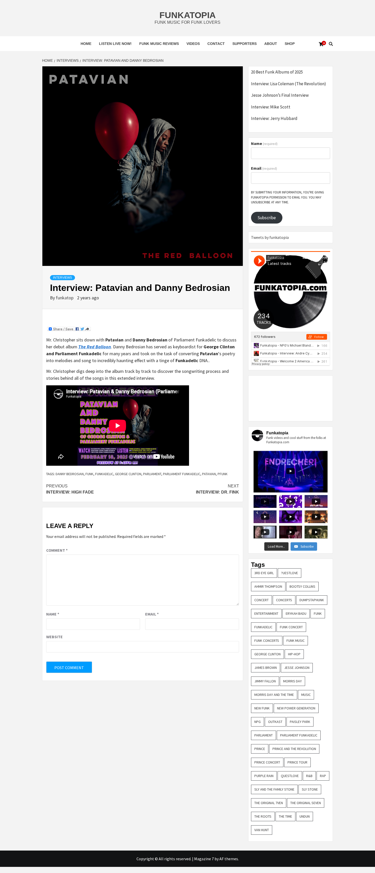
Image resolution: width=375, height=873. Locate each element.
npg (257, 721)
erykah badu (296, 613)
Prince (259, 748)
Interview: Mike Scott (270, 107)
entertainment (266, 613)
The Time (285, 816)
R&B (309, 775)
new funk (262, 708)
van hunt (261, 830)
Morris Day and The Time (274, 694)
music (306, 694)
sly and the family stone (274, 789)
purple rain (263, 775)
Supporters (244, 44)
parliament (152, 474)
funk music (295, 640)
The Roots (262, 816)
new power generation (296, 708)
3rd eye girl (264, 573)
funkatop (65, 298)
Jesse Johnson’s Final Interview (280, 95)
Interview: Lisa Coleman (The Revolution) (288, 84)
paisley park (300, 721)
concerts (284, 600)
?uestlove (289, 573)
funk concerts (266, 640)
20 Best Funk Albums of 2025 (277, 72)
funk (89, 474)
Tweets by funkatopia (270, 237)
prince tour (297, 762)
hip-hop (294, 654)
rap (323, 775)
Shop (290, 44)
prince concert (267, 762)
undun (304, 816)
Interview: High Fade (70, 489)
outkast (275, 721)
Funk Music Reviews (159, 44)
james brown (265, 667)
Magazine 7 (204, 858)
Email (152, 614)
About (270, 44)
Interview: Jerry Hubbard (274, 118)
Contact (216, 44)
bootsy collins (302, 586)
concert (261, 600)
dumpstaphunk (311, 600)
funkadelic (104, 474)
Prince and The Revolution (294, 748)
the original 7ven (268, 803)
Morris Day (292, 681)
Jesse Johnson (296, 667)
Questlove (290, 775)
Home (86, 44)
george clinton (128, 474)
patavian (209, 474)
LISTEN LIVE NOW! (115, 44)
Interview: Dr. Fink (217, 489)
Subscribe (267, 217)
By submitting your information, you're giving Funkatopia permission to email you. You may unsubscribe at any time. (287, 197)
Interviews (62, 277)
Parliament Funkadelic (181, 474)
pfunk (223, 474)
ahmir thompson (268, 586)
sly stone (310, 789)
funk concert (291, 627)
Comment (57, 550)
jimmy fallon (265, 681)
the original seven (305, 803)
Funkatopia (187, 15)
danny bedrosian (70, 474)
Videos (193, 44)
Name (52, 614)
